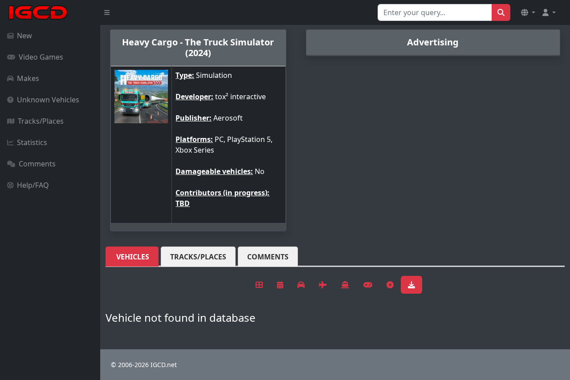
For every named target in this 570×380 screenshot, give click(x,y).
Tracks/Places (41, 121)
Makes (28, 78)
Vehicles (132, 257)
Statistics (32, 142)
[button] (528, 12)
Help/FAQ (33, 185)
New (24, 35)
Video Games (41, 57)
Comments (37, 164)
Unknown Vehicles (48, 100)
